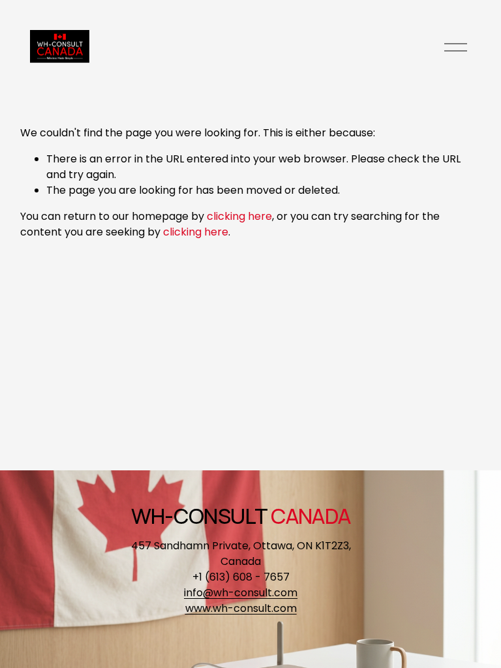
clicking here (239, 216)
